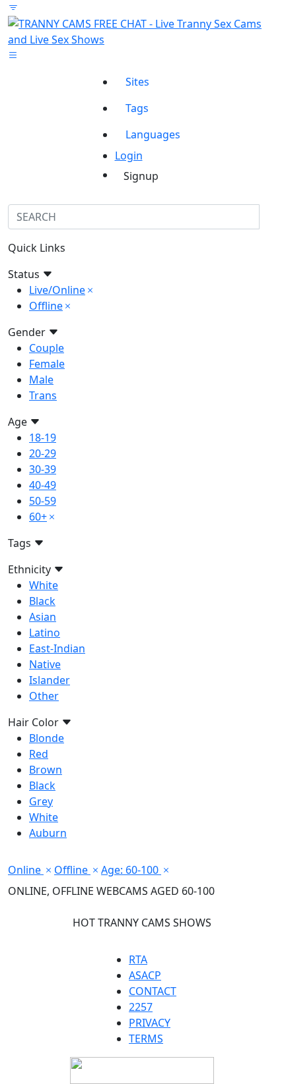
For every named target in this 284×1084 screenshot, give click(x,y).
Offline (46, 306)
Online (26, 870)
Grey (41, 801)
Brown (45, 769)
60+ (38, 516)
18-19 (42, 437)
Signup (141, 176)
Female (47, 364)
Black (42, 601)
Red (38, 754)
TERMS (146, 1038)
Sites (137, 81)
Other (44, 696)
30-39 (42, 469)
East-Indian (57, 648)
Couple (46, 348)
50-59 (42, 501)
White (43, 585)
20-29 (42, 453)
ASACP (145, 975)
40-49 (42, 485)
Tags (137, 108)
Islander (49, 680)
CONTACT (152, 991)
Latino (44, 632)
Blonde (46, 738)
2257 (141, 1007)
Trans (43, 395)
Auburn (48, 833)
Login (129, 155)
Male (41, 379)
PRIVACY (149, 1022)
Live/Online (57, 290)
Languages (152, 134)
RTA (138, 959)
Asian (42, 617)
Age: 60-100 (131, 870)
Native (45, 664)
